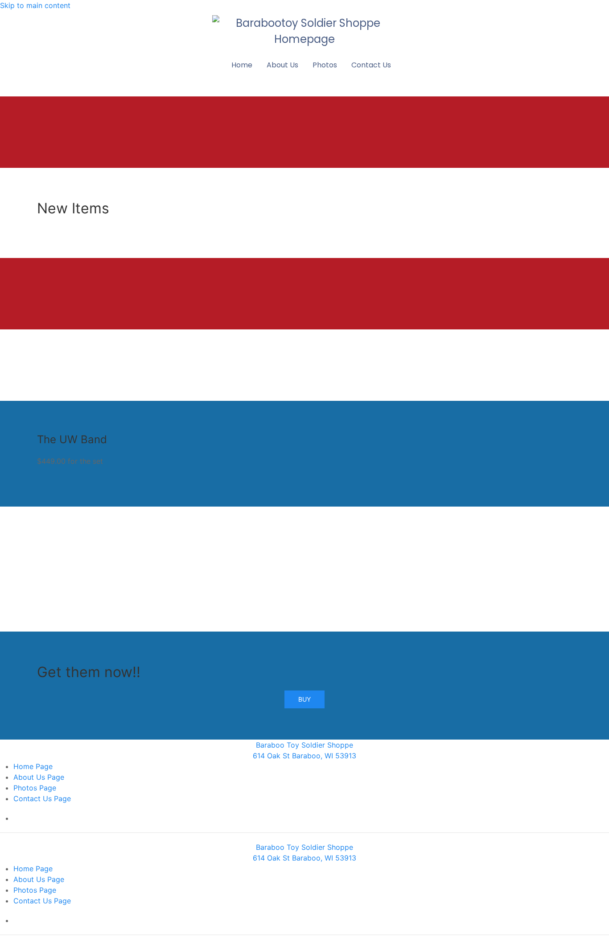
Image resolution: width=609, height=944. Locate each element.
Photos (325, 65)
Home (241, 65)
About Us (282, 65)
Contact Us (371, 65)
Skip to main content (35, 5)
